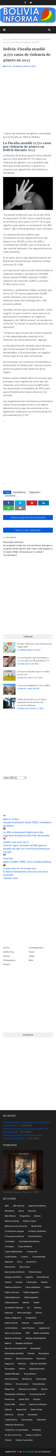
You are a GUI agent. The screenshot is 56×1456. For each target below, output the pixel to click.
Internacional (11, 1323)
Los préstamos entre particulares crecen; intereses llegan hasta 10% (33, 659)
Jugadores (38, 1323)
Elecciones (24, 1267)
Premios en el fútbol (28, 1389)
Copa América (25, 1246)
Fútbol (47, 1287)
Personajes (41, 1379)
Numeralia (10, 1368)
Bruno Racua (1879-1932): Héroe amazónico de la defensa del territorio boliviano (32, 702)
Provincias (10, 1399)
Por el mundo (22, 1384)
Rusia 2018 (10, 1404)
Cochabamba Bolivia (29, 1241)
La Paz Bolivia (11, 1328)
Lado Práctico (28, 1328)
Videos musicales (24, 1440)
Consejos (9, 1246)
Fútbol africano (12, 1292)
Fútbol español (31, 1297)
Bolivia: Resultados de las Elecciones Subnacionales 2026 (22, 1137)
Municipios (44, 1353)
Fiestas (44, 1282)
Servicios (9, 1414)
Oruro (32, 951)
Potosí (6, 956)
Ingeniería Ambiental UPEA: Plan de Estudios (26, 835)
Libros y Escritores (13, 1333)
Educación (10, 1267)
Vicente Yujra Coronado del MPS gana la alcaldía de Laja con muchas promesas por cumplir (26, 848)
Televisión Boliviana (14, 1424)
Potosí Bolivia (39, 1384)
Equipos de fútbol (13, 1277)
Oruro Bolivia (30, 1374)
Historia (37, 1307)
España (29, 1277)
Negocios (9, 1363)
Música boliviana (24, 1358)
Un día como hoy (13, 1435)
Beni (31, 960)
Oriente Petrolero (12, 1374)
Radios (36, 1399)
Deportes (9, 1261)
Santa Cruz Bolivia (38, 1404)
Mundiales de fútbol (14, 1353)
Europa (19, 1282)
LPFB (27, 1333)
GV (28, 1307)
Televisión (41, 1419)
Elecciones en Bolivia (15, 1272)
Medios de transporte (36, 1338)
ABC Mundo (18, 1205)
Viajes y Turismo (33, 1435)
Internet (25, 1323)
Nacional (41, 1358)
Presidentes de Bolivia (15, 1394)
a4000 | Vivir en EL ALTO (16, 842)
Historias (9, 1312)
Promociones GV (37, 1394)
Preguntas (9, 1389)
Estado (8, 1282)
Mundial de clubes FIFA (15, 1348)
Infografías (31, 1317)
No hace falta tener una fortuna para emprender (34, 645)
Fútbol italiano (11, 1302)
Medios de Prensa (13, 1338)
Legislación (44, 1328)
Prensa (44, 1389)
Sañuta (8, 1409)
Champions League (14, 1231)
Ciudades (9, 1241)
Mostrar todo (11, 878)
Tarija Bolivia (11, 1419)
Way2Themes (28, 1451)
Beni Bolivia (10, 1216)
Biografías (25, 1216)
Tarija (31, 956)
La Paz (6, 947)
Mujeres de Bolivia (24, 1343)
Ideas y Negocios (13, 1317)
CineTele (8, 858)
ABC (7, 1205)
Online (22, 1368)
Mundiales (36, 1348)
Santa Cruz (8, 951)
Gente (36, 1302)
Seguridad (34, 492)
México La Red (10, 819)
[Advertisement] (28, 101)
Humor (38, 1312)
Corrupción (32, 1251)
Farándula (32, 1282)
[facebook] (25, 2)
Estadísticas (20, 492)
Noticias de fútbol (38, 1363)
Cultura (24, 1256)
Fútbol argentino (31, 1292)
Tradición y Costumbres (16, 1430)
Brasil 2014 (36, 1226)
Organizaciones (36, 1368)
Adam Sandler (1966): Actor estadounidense (27, 861)
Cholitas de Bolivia (37, 1231)
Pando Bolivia (11, 1379)
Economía (31, 1261)
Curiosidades (38, 1256)
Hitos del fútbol (24, 1312)
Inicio (5, 39)
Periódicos (27, 1379)
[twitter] (31, 2)
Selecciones (36, 1409)
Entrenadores (35, 1272)
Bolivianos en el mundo (16, 1226)
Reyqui (8, 66)
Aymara (32, 1211)
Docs (19, 1261)
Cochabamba (36, 947)
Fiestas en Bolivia (13, 1287)
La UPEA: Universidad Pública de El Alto (23, 832)
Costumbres (11, 1256)
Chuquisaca (9, 960)
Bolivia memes (12, 1221)
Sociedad (15, 39)
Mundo (31, 1353)
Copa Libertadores (13, 1251)
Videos (8, 1440)
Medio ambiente (41, 1333)
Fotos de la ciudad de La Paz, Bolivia (33, 685)
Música (8, 1358)
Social (21, 1414)
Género (26, 1302)
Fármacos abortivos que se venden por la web (33, 673)
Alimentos (9, 1211)
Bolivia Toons (29, 1221)
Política (8, 1384)
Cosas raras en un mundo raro (19, 868)
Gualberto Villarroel (14, 1307)
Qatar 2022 (24, 1399)
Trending (36, 1430)
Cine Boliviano (35, 1236)
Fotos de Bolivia (32, 1287)
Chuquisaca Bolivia (14, 1236)
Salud (22, 1404)
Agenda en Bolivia (37, 1205)
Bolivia (37, 1216)
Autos (21, 1211)
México (8, 1343)
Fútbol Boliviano (12, 1297)
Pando (6, 964)
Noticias (22, 1363)
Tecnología (26, 1419)
